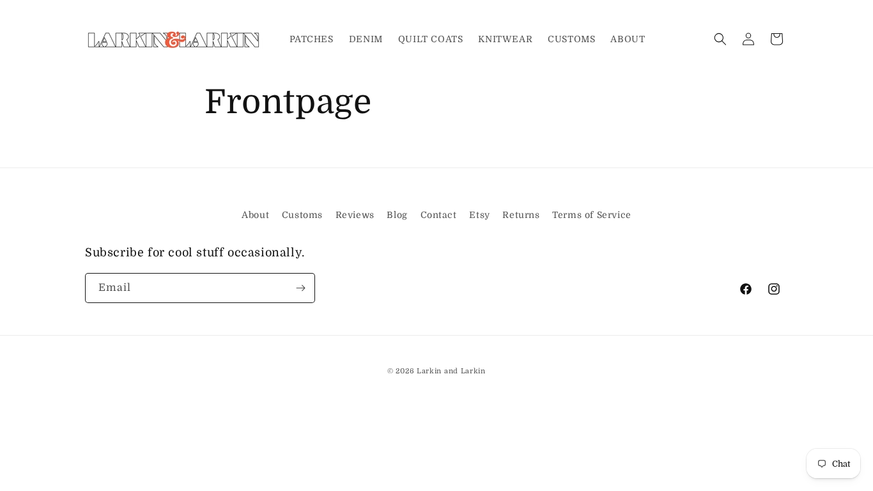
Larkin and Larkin (451, 371)
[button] (720, 39)
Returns (520, 215)
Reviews (355, 215)
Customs (302, 215)
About (255, 215)
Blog (397, 215)
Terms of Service (591, 215)
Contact (439, 215)
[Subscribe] (300, 288)
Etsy (479, 215)
